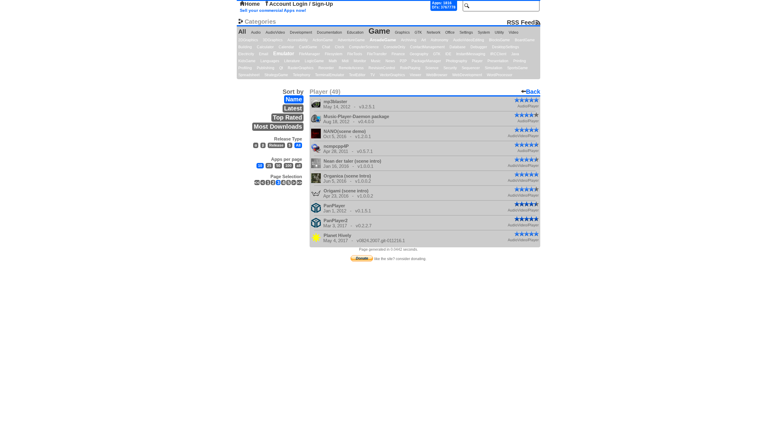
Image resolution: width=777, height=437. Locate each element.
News (390, 61)
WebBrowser (436, 75)
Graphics (402, 32)
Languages (269, 61)
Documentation (329, 32)
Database (458, 47)
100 (288, 166)
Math (333, 61)
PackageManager (426, 61)
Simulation (493, 68)
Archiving (408, 40)
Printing (519, 61)
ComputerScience (364, 47)
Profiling (245, 68)
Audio (256, 32)
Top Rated (287, 117)
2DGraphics (248, 40)
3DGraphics (273, 40)
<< (257, 182)
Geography (419, 54)
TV (372, 75)
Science (432, 68)
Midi (345, 61)
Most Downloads (278, 126)
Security (450, 68)
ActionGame (323, 40)
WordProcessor (499, 75)
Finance (398, 54)
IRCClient (498, 54)
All (242, 31)
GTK (418, 32)
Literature (292, 61)
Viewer (415, 75)
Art (423, 40)
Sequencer (471, 68)
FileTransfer (377, 54)
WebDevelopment (467, 75)
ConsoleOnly (394, 47)
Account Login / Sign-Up (301, 4)
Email (263, 54)
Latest (293, 108)
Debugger (478, 47)
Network (433, 32)
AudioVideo (275, 32)
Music (376, 61)
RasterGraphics (301, 68)
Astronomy (439, 40)
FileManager (309, 54)
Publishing (265, 68)
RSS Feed (521, 22)
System (484, 32)
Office (450, 32)
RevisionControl (381, 68)
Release (276, 145)
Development (301, 32)
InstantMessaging (470, 54)
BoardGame (525, 40)
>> (299, 182)
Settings (466, 32)
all (298, 166)
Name (294, 99)
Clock (339, 47)
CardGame (308, 47)
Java (515, 54)
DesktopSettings (505, 47)
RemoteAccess (351, 68)
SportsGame (517, 68)
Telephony (301, 75)
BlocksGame (499, 40)
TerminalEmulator (329, 75)
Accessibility (297, 40)
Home (252, 4)
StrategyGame (276, 75)
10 (260, 166)
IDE (448, 54)
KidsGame (247, 61)
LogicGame (314, 61)
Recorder (326, 68)
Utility (499, 32)
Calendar (286, 47)
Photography (456, 61)
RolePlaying (410, 68)
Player (477, 61)
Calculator (265, 47)
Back (533, 91)
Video (513, 32)
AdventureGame (351, 40)
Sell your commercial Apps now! (273, 10)
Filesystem (333, 54)
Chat (326, 47)
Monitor (360, 61)
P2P (403, 61)
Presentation (497, 61)
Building (245, 47)
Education (355, 32)
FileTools (354, 54)
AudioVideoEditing (468, 40)
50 (278, 166)
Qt (281, 68)
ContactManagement (427, 47)
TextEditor (357, 75)
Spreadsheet (249, 75)
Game (379, 31)
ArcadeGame (383, 39)
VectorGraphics (392, 75)
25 (269, 166)
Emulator (283, 53)
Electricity (246, 54)
